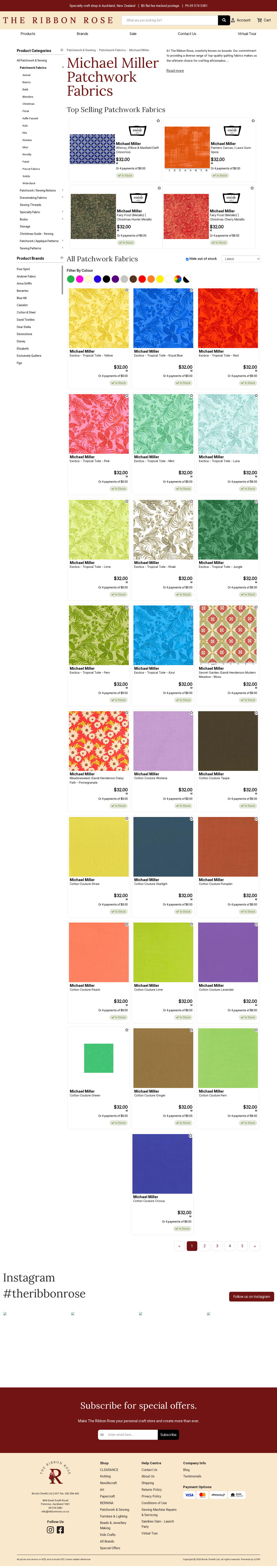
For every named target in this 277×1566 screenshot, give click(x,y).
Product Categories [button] (34, 51)
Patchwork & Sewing (81, 50)
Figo (19, 363)
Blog (186, 1470)
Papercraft (107, 1496)
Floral (26, 111)
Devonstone (24, 334)
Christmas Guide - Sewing (36, 233)
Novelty (27, 154)
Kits (25, 132)
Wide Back (29, 183)
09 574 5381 (199, 6)
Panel (26, 161)
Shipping (148, 1483)
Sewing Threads (30, 204)
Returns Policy (152, 1490)
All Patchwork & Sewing (32, 60)
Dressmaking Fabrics (33, 197)
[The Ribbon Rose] (57, 20)
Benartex (22, 290)
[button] (241, 20)
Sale (133, 34)
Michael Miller (139, 50)
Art (102, 1490)
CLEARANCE (109, 1470)
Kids (25, 125)
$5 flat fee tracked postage (160, 6)
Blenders (28, 96)
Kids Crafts (108, 1535)
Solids (26, 176)
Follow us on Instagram (251, 1296)
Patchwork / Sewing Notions (38, 190)
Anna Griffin (24, 283)
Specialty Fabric (30, 212)
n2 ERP (256, 1559)
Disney (21, 341)
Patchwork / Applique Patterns (39, 241)
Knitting (105, 1476)
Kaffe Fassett (30, 118)
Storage (25, 226)
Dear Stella (24, 327)
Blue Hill (22, 298)
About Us (148, 1476)
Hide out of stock (203, 259)
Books (24, 219)
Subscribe (168, 1435)
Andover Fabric (26, 276)
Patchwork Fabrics (33, 67)
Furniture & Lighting (113, 1516)
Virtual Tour (247, 34)
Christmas (28, 103)
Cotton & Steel (26, 312)
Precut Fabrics (31, 168)
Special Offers (110, 1548)
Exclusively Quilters (29, 355)
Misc (25, 147)
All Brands (107, 1541)
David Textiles (26, 319)
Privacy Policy (151, 1496)
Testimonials (192, 1476)
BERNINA (106, 1503)
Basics (27, 82)
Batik (25, 89)
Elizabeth (23, 348)
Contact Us (187, 34)
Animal (26, 75)
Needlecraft (108, 1483)
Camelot (22, 305)
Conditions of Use (154, 1503)
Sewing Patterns (30, 248)
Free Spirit (23, 269)
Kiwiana (27, 140)
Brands (82, 34)
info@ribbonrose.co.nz (55, 1511)
